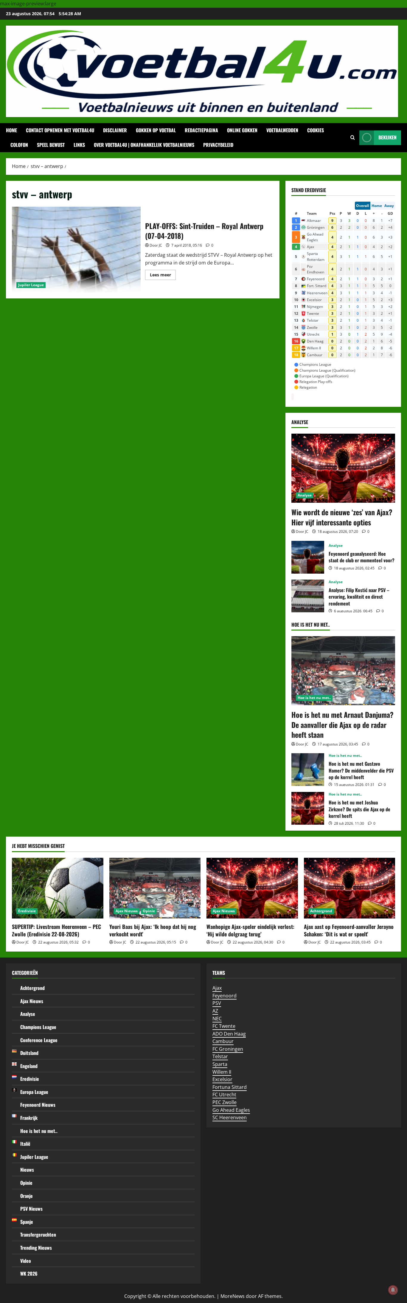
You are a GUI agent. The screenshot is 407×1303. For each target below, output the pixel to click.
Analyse (305, 495)
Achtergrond (321, 910)
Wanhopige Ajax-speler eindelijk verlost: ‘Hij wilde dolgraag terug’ (250, 930)
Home (11, 130)
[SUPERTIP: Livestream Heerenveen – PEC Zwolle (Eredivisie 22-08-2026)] (57, 888)
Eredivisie (27, 910)
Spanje (26, 1221)
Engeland (29, 1066)
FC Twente (223, 1026)
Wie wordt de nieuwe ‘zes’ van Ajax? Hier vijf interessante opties (341, 517)
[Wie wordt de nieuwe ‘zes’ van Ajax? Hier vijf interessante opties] (343, 468)
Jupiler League (31, 284)
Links (79, 144)
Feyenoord (224, 995)
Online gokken (242, 130)
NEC (217, 1018)
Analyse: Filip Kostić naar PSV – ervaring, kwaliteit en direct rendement (307, 596)
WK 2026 (29, 1273)
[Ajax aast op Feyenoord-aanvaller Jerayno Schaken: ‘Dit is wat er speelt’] (349, 888)
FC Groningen (227, 1049)
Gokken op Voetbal (156, 130)
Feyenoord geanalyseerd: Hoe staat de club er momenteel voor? (307, 557)
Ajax (217, 988)
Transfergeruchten (38, 1234)
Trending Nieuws (36, 1247)
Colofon (19, 144)
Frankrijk (29, 1117)
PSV (216, 1003)
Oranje (26, 1195)
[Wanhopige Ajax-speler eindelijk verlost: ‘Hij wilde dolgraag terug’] (252, 888)
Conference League (39, 1040)
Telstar (220, 1056)
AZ (215, 1011)
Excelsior (222, 1079)
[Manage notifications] (393, 1290)
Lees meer (163, 276)
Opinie (149, 910)
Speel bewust (51, 144)
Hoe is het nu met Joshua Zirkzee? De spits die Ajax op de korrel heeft (307, 808)
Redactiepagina (201, 130)
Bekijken (387, 137)
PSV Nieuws (31, 1208)
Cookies (315, 130)
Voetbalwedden (282, 130)
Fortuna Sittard (229, 1087)
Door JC (156, 245)
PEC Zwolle (224, 1102)
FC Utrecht (224, 1094)
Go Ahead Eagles (231, 1110)
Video (25, 1260)
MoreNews (232, 1296)
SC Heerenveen (229, 1117)
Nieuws (27, 1169)
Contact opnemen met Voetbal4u (60, 130)
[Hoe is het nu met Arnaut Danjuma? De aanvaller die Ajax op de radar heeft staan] (343, 670)
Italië (25, 1143)
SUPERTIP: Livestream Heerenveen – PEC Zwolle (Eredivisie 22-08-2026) (56, 930)
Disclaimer (115, 130)
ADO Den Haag (229, 1033)
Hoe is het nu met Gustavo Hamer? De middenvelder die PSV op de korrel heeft (307, 769)
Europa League (34, 1091)
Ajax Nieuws (127, 910)
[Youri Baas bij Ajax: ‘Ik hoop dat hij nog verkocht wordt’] (155, 888)
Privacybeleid (218, 144)
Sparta (219, 1064)
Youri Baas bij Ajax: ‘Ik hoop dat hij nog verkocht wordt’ (152, 930)
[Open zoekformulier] (352, 137)
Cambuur (223, 1041)
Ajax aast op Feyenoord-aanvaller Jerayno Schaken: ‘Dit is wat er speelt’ (349, 930)
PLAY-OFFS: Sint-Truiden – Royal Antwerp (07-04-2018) (76, 249)
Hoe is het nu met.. (314, 697)
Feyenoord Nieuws (37, 1104)
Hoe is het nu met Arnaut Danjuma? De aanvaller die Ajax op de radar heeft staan (342, 724)
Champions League (38, 1026)
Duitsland (29, 1052)
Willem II (221, 1072)
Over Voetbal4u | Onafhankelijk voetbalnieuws (144, 144)
